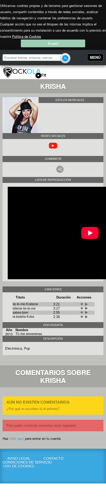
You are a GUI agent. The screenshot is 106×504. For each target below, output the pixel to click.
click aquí (17, 438)
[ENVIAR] (65, 58)
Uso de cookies (18, 466)
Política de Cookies (26, 36)
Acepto (53, 43)
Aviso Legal (18, 458)
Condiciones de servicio (19, 462)
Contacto (53, 458)
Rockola (25, 73)
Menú (95, 57)
